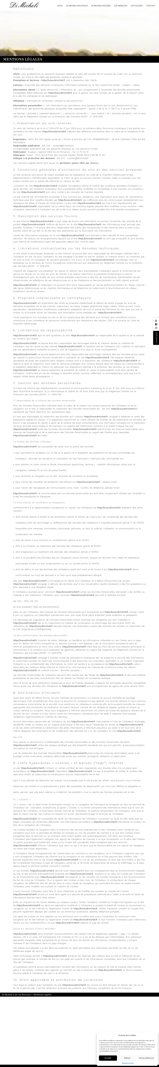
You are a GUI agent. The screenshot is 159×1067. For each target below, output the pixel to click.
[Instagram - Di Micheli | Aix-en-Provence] (156, 328)
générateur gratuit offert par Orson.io (79, 163)
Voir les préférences (146, 1058)
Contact (150, 5)
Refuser (127, 1058)
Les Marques (120, 5)
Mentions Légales (128, 1063)
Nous (60, 5)
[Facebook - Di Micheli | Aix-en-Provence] (156, 324)
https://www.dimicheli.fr (53, 80)
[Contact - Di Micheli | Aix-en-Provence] (156, 320)
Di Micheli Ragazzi (101, 5)
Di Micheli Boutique (77, 5)
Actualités (136, 5)
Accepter (108, 1058)
